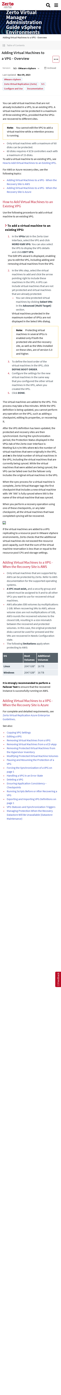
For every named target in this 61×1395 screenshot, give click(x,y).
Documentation (35, 88)
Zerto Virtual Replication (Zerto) (20, 84)
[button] (30, 45)
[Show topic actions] (56, 59)
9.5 (42, 84)
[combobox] (26, 68)
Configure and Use (13, 88)
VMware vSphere (12, 79)
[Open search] (48, 5)
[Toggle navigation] (56, 5)
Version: (7, 67)
